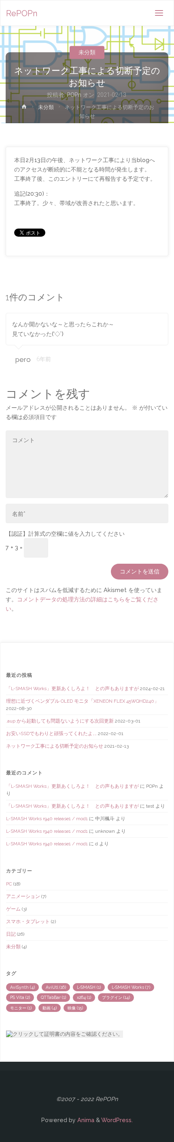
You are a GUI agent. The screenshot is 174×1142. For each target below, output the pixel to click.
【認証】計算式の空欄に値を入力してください (65, 533)
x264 (84, 997)
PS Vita (20, 997)
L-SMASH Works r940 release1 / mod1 (47, 818)
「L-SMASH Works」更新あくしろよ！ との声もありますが (72, 688)
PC (9, 884)
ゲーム (13, 909)
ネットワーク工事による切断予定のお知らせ (54, 746)
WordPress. (117, 1119)
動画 (49, 1007)
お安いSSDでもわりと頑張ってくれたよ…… (51, 733)
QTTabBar (53, 997)
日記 (11, 934)
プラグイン (116, 997)
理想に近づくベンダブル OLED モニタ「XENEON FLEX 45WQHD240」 (82, 701)
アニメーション (23, 896)
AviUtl (56, 987)
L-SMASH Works (131, 987)
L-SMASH (89, 987)
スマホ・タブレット (28, 921)
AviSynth (22, 987)
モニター (21, 1007)
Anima (85, 1119)
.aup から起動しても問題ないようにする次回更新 (60, 721)
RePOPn (22, 13)
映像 (75, 1007)
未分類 (87, 52)
